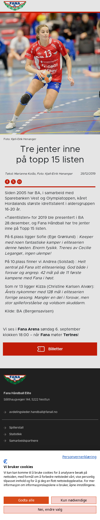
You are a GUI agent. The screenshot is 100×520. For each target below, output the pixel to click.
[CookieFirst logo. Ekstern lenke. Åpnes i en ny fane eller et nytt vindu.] (5, 461)
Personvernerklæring (79, 456)
